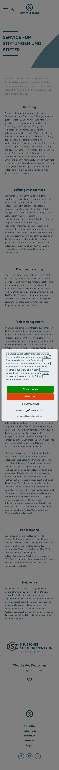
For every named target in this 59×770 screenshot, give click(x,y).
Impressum (21, 416)
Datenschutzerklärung (34, 416)
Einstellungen (30, 403)
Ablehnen (30, 396)
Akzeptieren (30, 389)
